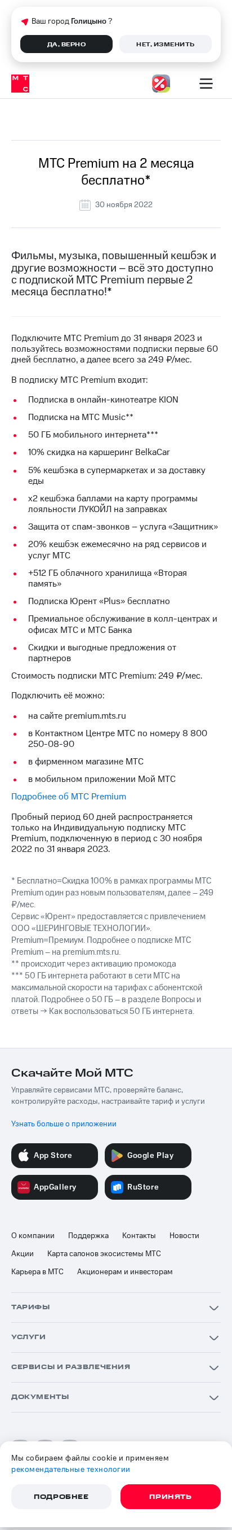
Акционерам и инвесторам (125, 1272)
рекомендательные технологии (71, 1469)
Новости (184, 1236)
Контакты (139, 1236)
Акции (22, 1254)
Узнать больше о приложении (64, 1124)
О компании (33, 1236)
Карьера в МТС (37, 1272)
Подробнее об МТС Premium (68, 796)
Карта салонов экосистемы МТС (104, 1254)
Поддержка (88, 1236)
